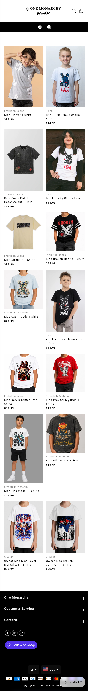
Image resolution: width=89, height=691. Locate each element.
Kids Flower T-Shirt (17, 115)
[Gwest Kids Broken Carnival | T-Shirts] (65, 527)
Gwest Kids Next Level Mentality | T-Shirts (20, 562)
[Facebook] (40, 27)
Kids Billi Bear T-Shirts (62, 460)
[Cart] (81, 11)
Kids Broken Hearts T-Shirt (65, 259)
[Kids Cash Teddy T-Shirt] (23, 289)
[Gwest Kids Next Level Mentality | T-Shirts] (23, 527)
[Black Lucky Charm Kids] (65, 160)
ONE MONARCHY (56, 685)
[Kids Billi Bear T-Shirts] (65, 433)
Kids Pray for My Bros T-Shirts (63, 401)
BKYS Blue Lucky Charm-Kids (63, 116)
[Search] (73, 11)
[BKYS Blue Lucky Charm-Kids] (65, 76)
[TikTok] (21, 632)
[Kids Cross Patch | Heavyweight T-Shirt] (23, 160)
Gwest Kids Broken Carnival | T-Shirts (59, 562)
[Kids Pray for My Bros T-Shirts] (65, 373)
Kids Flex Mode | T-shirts (22, 491)
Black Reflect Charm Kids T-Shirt (64, 341)
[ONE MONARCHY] (43, 10)
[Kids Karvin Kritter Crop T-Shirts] (23, 373)
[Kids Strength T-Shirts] (23, 232)
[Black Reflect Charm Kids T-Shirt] (65, 301)
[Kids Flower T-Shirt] (23, 76)
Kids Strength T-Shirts (20, 259)
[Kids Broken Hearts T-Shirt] (65, 231)
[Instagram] (49, 27)
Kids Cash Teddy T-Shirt (21, 316)
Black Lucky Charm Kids (63, 198)
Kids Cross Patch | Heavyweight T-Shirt (18, 200)
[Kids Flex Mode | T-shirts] (23, 448)
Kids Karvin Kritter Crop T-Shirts (22, 401)
